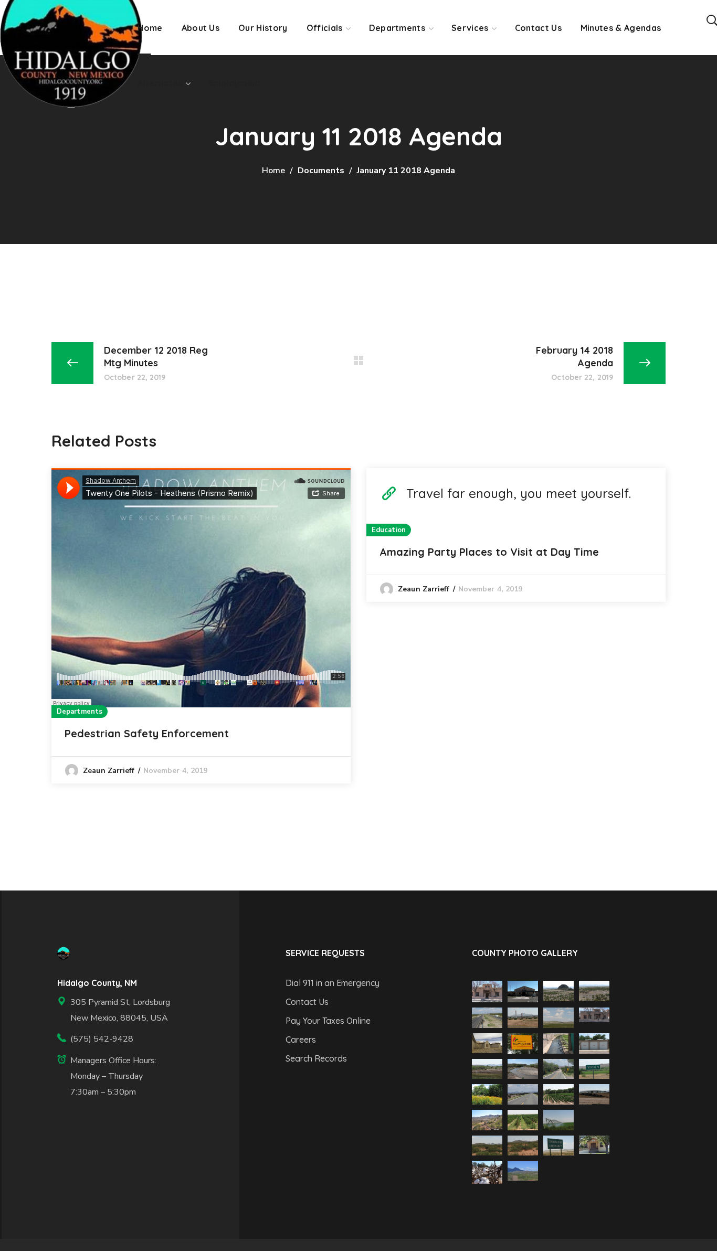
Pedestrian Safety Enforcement (147, 733)
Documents (321, 170)
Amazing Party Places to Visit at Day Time (489, 551)
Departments (79, 711)
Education (389, 530)
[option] (201, 625)
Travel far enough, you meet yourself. (518, 493)
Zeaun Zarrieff (108, 771)
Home (273, 170)
